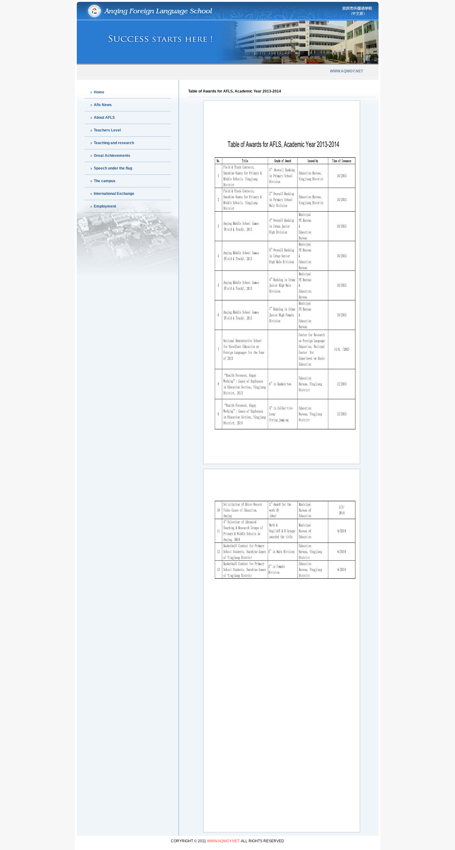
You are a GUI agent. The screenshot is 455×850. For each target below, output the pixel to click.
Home (99, 92)
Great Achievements (112, 155)
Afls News (103, 105)
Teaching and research (114, 143)
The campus (104, 181)
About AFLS (104, 117)
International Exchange (114, 193)
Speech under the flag (113, 168)
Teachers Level (107, 130)
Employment (105, 206)
